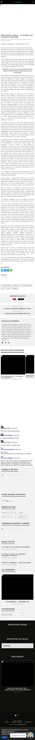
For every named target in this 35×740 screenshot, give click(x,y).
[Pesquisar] (33, 2)
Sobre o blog (17, 722)
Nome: (21, 512)
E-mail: (3, 512)
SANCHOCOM (21, 724)
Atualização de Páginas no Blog (17, 313)
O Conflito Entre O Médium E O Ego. (17, 308)
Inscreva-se (22, 516)
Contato (28, 722)
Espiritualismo (26, 285)
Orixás (8, 288)
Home (7, 722)
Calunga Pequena (6, 285)
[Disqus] (17, 403)
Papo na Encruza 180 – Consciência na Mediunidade (17, 689)
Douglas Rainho (15, 39)
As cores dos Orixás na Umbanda (16, 547)
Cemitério (17, 285)
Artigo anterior (17, 306)
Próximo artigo (17, 311)
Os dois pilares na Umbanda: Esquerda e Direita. (14, 554)
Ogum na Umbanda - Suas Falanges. (17, 562)
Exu (3, 288)
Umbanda (15, 288)
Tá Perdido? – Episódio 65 (17, 602)
